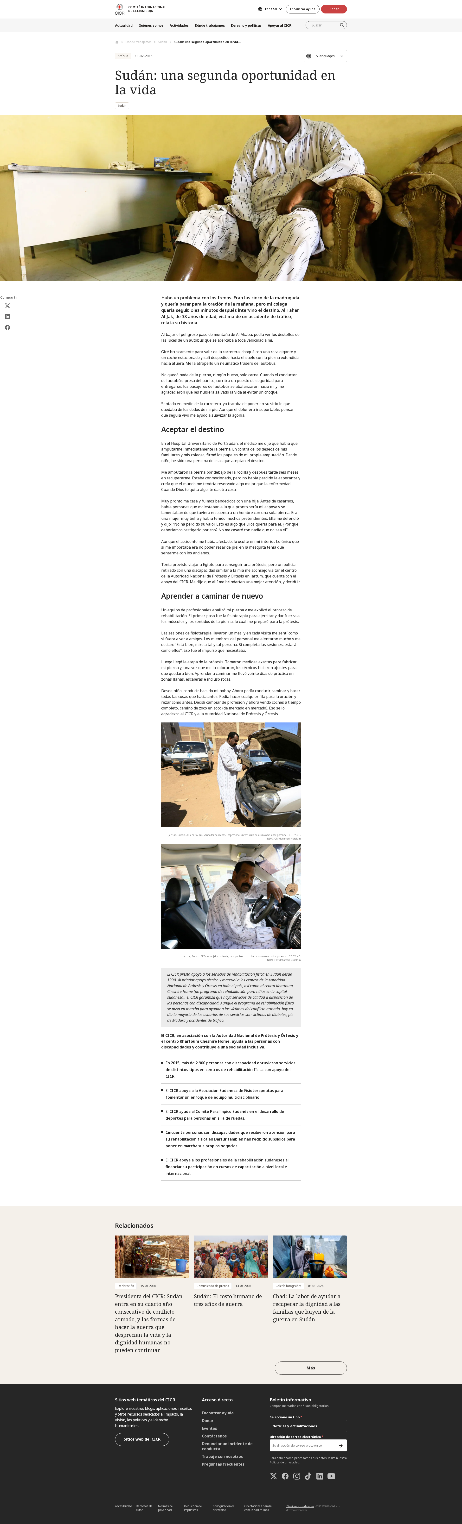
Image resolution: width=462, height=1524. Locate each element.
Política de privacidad (284, 1462)
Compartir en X (7, 306)
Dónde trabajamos (139, 42)
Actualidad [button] (123, 25)
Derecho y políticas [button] (246, 25)
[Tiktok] (308, 1476)
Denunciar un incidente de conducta (227, 1446)
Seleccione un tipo (286, 1417)
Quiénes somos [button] (151, 25)
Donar (334, 9)
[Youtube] (331, 1476)
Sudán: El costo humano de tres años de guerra (228, 1299)
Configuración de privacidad (224, 1508)
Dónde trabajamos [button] (210, 25)
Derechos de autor (144, 1508)
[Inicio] (117, 42)
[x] (273, 1476)
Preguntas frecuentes (223, 1464)
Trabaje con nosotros (222, 1456)
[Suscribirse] (340, 1445)
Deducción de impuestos (193, 1508)
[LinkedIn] (320, 1476)
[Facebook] (285, 1476)
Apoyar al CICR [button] (279, 25)
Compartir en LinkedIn (7, 316)
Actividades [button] (179, 25)
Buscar (342, 25)
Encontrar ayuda (302, 9)
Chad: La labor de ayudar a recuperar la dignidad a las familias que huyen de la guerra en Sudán (306, 1307)
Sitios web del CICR (142, 1439)
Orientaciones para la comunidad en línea (258, 1508)
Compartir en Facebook (7, 327)
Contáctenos (214, 1436)
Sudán (162, 42)
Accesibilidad (123, 1506)
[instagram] (297, 1476)
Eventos (209, 1428)
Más (311, 1368)
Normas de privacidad (165, 1508)
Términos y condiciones (300, 1506)
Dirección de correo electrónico (296, 1437)
